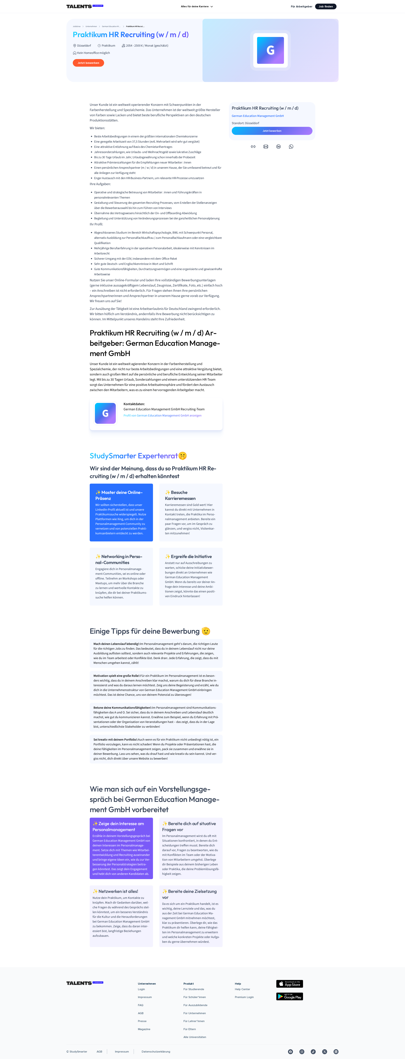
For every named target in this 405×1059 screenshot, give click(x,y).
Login (141, 989)
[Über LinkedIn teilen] (278, 146)
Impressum (145, 997)
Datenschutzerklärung (156, 1051)
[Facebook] (290, 1051)
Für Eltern (190, 1029)
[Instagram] (301, 1051)
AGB (140, 1013)
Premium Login (244, 997)
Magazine (144, 1029)
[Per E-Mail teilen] (265, 146)
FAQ (140, 1005)
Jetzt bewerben (88, 63)
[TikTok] (313, 1051)
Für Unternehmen (195, 1013)
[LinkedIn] (336, 1051)
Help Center (242, 989)
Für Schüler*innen (195, 997)
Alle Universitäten (195, 1037)
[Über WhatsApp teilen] (291, 146)
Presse (142, 1021)
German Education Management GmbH (258, 116)
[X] (324, 1051)
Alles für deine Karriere (195, 6)
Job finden (326, 6)
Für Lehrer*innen (194, 1021)
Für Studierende (194, 989)
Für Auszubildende (195, 1005)
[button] (253, 146)
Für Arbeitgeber (301, 6)
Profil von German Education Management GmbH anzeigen (163, 415)
